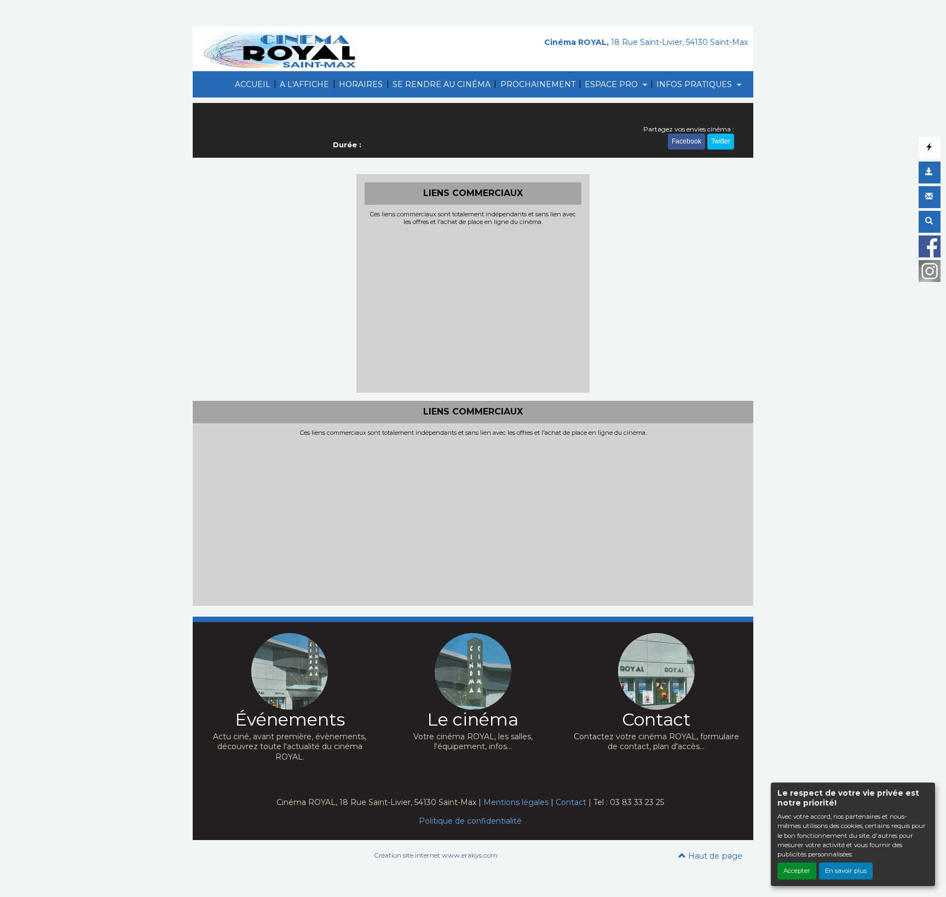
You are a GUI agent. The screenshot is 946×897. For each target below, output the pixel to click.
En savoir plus (846, 871)
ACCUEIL (252, 84)
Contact (571, 802)
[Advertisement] (473, 307)
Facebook (686, 141)
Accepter (796, 871)
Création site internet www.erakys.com (436, 855)
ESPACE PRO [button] (612, 84)
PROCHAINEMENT (537, 84)
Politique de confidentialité (470, 821)
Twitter (720, 141)
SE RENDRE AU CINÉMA (442, 84)
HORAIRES (361, 84)
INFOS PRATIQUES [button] (695, 84)
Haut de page (714, 856)
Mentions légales (516, 802)
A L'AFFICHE (304, 84)
